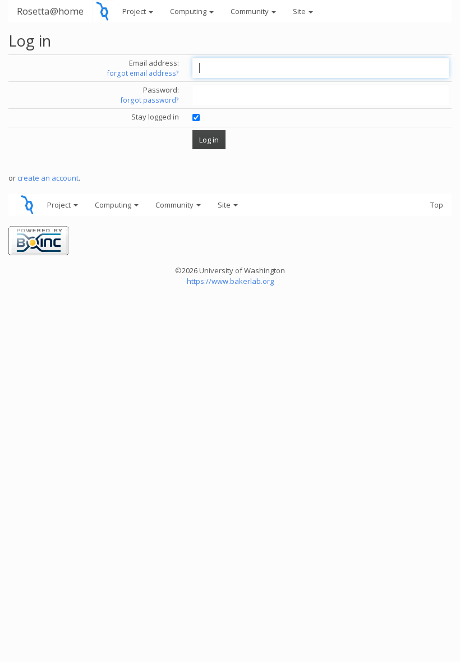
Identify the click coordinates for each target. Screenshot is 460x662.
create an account (48, 178)
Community (250, 11)
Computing (189, 11)
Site (300, 11)
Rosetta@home (50, 10)
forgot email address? (143, 73)
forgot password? (150, 100)
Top (436, 205)
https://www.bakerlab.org (230, 281)
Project (135, 11)
